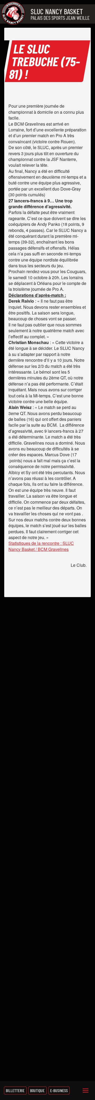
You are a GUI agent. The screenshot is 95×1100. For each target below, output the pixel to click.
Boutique (37, 1090)
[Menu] (85, 1090)
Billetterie (15, 1090)
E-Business (59, 1090)
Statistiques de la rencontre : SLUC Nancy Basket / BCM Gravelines (41, 546)
